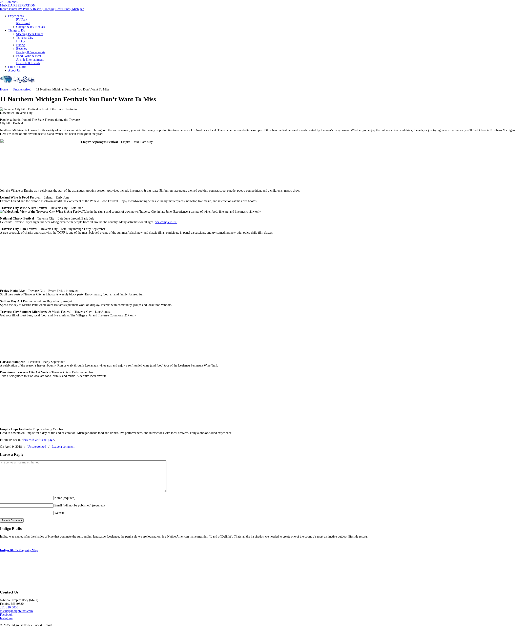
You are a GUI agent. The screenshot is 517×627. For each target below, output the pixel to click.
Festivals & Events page (38, 439)
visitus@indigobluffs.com (16, 611)
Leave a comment (63, 446)
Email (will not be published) (79, 505)
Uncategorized (22, 89)
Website (59, 513)
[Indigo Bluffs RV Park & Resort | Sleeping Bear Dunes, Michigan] (17, 82)
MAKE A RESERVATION (17, 5)
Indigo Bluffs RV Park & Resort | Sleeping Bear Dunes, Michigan (42, 9)
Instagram (6, 618)
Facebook (6, 614)
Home (4, 89)
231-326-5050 (9, 1)
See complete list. (166, 222)
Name (64, 498)
